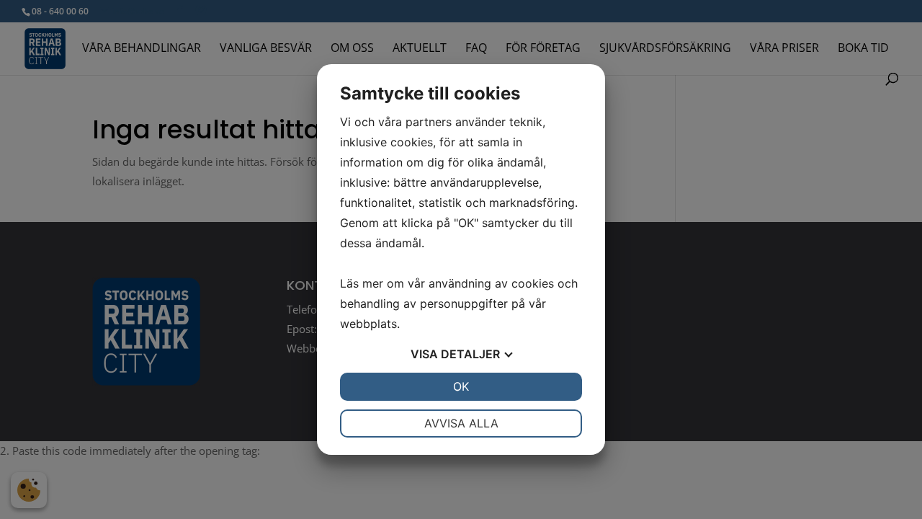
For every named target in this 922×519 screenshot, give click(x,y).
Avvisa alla (461, 423)
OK (461, 386)
